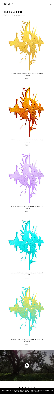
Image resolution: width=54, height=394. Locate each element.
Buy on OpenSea (27, 78)
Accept (32, 391)
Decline (37, 391)
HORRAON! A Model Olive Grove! (27, 382)
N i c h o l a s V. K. (8, 4)
